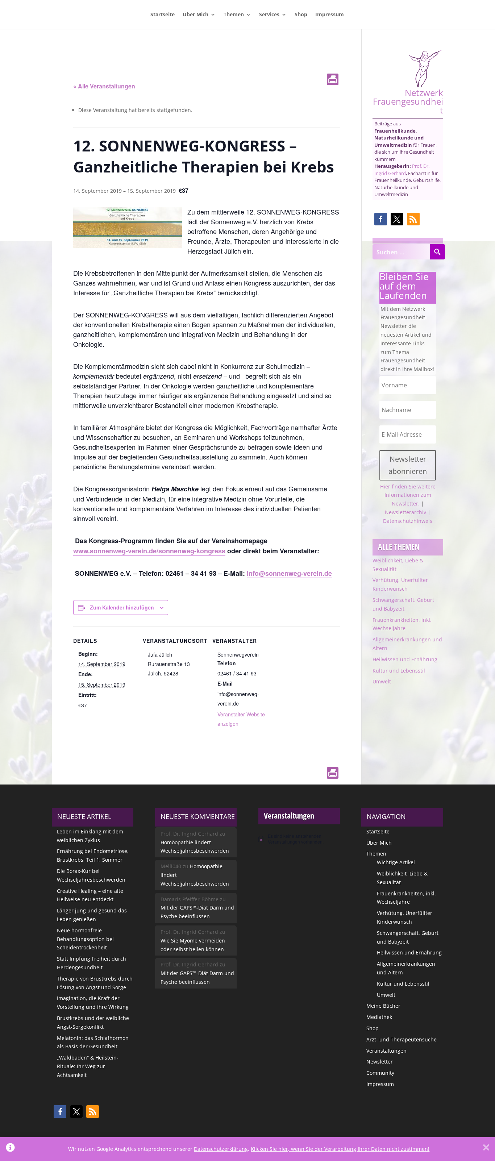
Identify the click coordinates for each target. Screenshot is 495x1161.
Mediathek (379, 1017)
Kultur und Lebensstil (399, 670)
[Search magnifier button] (437, 251)
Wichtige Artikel (396, 862)
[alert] (299, 839)
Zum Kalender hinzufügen (122, 607)
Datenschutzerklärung (221, 1148)
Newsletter (379, 1061)
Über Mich (195, 15)
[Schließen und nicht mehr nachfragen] (486, 1149)
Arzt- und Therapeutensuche (401, 1039)
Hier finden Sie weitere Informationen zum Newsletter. (408, 495)
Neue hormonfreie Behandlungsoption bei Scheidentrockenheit (85, 939)
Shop (301, 15)
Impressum (329, 15)
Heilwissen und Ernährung (405, 659)
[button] (380, 219)
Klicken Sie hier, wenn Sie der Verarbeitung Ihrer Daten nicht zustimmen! (340, 1148)
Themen (234, 15)
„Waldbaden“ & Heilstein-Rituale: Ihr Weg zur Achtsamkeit (87, 1066)
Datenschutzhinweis (407, 520)
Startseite (162, 15)
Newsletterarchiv (405, 512)
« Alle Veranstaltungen (104, 86)
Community (380, 1072)
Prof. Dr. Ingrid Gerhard (401, 169)
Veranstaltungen (386, 1050)
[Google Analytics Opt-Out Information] (10, 1149)
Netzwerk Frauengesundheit (408, 101)
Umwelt (382, 681)
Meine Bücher (383, 1005)
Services (269, 15)
